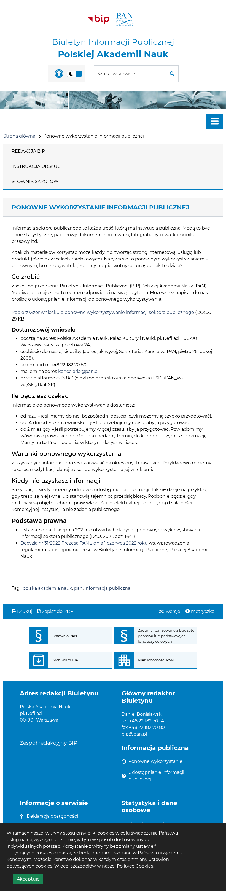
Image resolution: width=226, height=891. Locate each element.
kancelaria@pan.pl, (78, 371)
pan (78, 588)
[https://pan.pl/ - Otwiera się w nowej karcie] (124, 19)
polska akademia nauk (47, 588)
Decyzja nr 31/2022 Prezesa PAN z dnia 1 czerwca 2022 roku (84, 543)
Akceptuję (30, 880)
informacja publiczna (107, 588)
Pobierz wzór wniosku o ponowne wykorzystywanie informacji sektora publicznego (103, 312)
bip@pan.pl (134, 734)
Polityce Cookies (135, 866)
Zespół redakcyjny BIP (48, 742)
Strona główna (19, 136)
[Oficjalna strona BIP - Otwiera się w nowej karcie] (98, 19)
